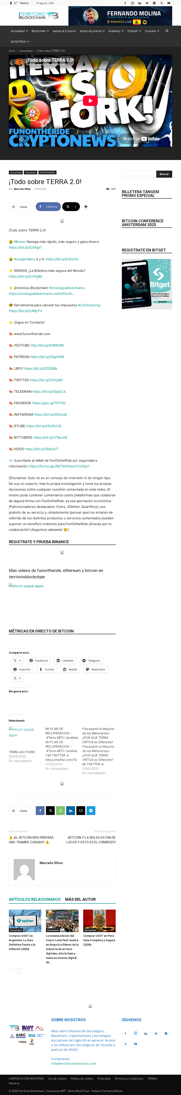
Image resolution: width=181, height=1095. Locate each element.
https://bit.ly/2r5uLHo (62, 259)
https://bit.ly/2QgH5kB (47, 357)
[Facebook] (125, 3)
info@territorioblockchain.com (73, 1063)
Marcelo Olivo (22, 188)
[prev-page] (11, 971)
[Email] (80, 810)
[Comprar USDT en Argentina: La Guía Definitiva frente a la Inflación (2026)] (25, 921)
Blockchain (39, 31)
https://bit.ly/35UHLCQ (43, 426)
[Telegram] (154, 3)
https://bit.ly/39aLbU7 (41, 449)
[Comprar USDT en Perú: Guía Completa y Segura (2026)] (99, 921)
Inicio (12, 51)
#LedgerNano (24, 259)
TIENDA (152, 1078)
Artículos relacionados (34, 899)
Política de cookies (82, 1078)
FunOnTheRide (47, 172)
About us (14, 1083)
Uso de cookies (57, 1078)
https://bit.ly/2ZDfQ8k (40, 368)
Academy (114, 31)
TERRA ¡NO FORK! (22, 752)
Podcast (132, 31)
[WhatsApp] (60, 810)
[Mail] (147, 3)
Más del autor (80, 899)
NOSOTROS (18, 42)
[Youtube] (169, 3)
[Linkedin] (139, 3)
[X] (161, 3)
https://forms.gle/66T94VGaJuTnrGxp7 (59, 466)
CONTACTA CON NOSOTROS (26, 1078)
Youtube (150, 31)
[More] (85, 206)
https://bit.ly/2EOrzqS (50, 414)
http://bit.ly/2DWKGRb (47, 345)
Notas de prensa (91, 31)
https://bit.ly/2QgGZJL (49, 391)
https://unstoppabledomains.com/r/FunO (40, 293)
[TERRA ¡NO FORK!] (25, 736)
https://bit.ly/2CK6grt (25, 247)
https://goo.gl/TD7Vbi (49, 403)
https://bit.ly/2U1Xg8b (25, 276)
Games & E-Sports (64, 31)
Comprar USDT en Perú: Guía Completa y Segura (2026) (99, 940)
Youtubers (30, 172)
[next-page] (18, 971)
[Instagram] (132, 3)
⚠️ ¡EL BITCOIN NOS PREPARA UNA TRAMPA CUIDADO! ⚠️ (31, 840)
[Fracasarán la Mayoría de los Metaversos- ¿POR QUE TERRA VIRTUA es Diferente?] (100, 751)
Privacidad (104, 1078)
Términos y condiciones (129, 1078)
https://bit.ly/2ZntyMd (46, 380)
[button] (167, 31)
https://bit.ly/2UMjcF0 (25, 311)
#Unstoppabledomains (66, 288)
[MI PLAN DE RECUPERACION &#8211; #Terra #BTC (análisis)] (63, 749)
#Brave (19, 242)
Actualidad (18, 31)
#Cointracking (89, 305)
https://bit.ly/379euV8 (50, 437)
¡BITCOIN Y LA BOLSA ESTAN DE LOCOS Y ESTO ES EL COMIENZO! (91, 840)
